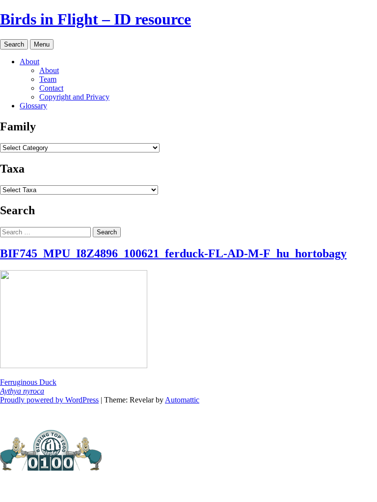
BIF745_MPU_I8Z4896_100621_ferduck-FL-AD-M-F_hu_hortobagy (173, 253)
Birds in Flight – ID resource (95, 19)
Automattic (182, 400)
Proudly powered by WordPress (49, 400)
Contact (51, 88)
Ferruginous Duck (28, 386)
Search (14, 44)
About (29, 61)
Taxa (12, 168)
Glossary (33, 105)
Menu (42, 44)
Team (47, 79)
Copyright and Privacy (74, 97)
